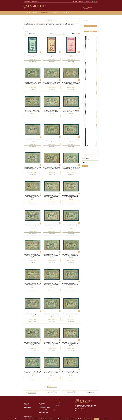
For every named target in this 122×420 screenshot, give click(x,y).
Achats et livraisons (34, 1)
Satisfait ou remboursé (71, 391)
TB (85, 44)
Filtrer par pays (90, 26)
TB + (85, 110)
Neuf (86, 36)
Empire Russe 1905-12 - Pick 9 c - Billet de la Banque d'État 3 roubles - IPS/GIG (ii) (71, 168)
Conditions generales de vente (44, 407)
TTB (85, 111)
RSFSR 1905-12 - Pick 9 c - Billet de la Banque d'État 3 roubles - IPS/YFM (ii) (32, 139)
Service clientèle (66, 12)
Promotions (41, 401)
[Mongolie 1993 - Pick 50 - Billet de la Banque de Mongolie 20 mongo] (51, 45)
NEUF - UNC (87, 39)
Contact (88, 391)
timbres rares (39, 23)
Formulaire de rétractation (28, 416)
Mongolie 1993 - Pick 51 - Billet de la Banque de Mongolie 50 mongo (32, 54)
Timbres (35, 12)
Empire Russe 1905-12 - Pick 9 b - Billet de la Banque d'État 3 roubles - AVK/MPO (51, 83)
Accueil (28, 12)
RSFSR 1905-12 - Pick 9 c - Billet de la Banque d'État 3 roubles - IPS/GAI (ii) (52, 111)
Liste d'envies (85, 158)
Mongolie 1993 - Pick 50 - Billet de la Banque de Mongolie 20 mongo (51, 54)
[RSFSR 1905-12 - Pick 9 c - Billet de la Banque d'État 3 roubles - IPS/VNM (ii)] (71, 101)
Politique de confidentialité (43, 412)
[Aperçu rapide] (40, 52)
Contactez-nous (27, 1)
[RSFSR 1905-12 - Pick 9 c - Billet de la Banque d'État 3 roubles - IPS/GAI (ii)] (51, 101)
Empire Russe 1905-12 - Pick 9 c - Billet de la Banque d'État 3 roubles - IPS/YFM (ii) (71, 139)
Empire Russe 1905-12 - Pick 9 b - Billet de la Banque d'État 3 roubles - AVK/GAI (32, 83)
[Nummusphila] (35, 6)
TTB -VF (86, 145)
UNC (86, 146)
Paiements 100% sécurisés (33, 391)
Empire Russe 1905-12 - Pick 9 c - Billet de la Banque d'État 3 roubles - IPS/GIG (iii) (51, 168)
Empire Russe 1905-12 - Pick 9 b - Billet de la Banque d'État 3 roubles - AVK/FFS (71, 83)
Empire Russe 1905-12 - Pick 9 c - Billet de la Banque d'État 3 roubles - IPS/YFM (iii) (51, 139)
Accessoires (26, 406)
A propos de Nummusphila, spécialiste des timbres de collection (45, 409)
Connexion (81, 1)
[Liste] (79, 33)
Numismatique (44, 12)
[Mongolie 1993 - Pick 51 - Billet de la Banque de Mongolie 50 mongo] (32, 45)
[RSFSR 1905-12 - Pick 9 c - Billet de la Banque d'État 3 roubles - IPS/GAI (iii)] (32, 101)
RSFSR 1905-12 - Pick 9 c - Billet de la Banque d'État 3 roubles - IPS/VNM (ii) (71, 111)
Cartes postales (56, 12)
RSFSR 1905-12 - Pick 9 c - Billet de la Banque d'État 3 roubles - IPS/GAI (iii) (32, 111)
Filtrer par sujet (90, 31)
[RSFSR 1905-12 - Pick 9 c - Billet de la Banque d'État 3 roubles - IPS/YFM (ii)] (32, 130)
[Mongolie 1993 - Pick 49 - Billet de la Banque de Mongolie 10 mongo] (71, 45)
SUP (85, 40)
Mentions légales (42, 406)
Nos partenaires (42, 411)
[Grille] (76, 33)
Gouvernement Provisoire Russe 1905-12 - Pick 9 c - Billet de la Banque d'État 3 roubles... (32, 196)
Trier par (50, 33)
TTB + (86, 143)
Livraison (40, 404)
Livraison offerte (52, 391)
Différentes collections (27, 407)
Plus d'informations (103, 418)
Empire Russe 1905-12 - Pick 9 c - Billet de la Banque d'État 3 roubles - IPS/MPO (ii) (32, 168)
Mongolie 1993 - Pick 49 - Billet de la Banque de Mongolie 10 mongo (71, 54)
